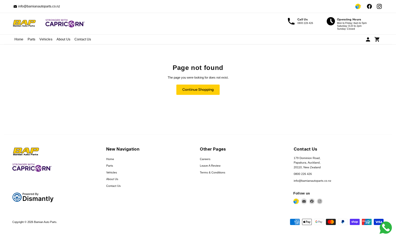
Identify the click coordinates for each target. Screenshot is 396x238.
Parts (31, 39)
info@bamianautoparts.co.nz (312, 180)
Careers (205, 159)
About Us (63, 39)
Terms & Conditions (212, 172)
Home (19, 39)
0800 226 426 (303, 174)
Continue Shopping (198, 89)
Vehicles (45, 39)
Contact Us (82, 39)
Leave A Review (210, 165)
